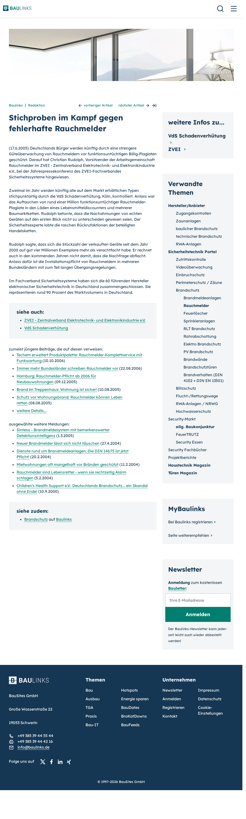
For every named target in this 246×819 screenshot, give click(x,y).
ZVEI (175, 149)
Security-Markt (182, 419)
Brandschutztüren (200, 367)
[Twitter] (44, 761)
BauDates (130, 707)
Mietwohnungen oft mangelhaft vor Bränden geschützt (67, 464)
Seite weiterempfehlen (188, 535)
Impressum (208, 690)
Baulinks (16, 105)
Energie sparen (135, 698)
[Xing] (70, 761)
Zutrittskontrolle (191, 259)
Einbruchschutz (190, 274)
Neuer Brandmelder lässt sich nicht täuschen (58, 443)
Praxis (91, 716)
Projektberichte (182, 457)
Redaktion (36, 105)
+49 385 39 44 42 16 (35, 741)
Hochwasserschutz (193, 411)
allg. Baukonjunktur (195, 426)
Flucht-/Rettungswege (197, 396)
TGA (89, 707)
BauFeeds (130, 724)
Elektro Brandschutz (202, 344)
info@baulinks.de (33, 747)
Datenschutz (209, 698)
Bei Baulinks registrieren (190, 521)
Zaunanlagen (188, 221)
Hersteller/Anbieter (186, 205)
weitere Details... (32, 410)
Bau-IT (92, 724)
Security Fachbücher (187, 449)
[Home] (44, 683)
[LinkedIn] (61, 761)
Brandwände (195, 359)
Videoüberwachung (194, 267)
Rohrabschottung (200, 336)
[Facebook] (53, 761)
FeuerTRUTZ (187, 434)
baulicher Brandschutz (197, 228)
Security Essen (189, 442)
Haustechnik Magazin (189, 465)
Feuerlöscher (196, 313)
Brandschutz (36, 519)
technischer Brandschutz (199, 236)
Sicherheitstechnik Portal (192, 251)
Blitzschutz (186, 388)
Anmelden (171, 698)
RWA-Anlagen (188, 244)
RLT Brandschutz (199, 328)
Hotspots (129, 690)
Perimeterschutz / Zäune (199, 282)
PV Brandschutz (198, 351)
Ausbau (93, 698)
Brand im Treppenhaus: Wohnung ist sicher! (57, 389)
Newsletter (172, 690)
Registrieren (173, 707)
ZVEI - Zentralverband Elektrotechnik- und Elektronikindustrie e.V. (85, 320)
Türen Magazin (182, 472)
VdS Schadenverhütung (46, 327)
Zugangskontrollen (193, 213)
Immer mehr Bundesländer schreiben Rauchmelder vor (67, 368)
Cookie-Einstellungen (210, 710)
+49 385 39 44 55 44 (35, 735)
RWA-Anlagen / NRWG (197, 403)
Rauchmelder (196, 305)
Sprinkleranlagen (199, 321)
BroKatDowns (134, 716)
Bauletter (177, 588)
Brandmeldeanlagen (202, 297)
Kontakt (169, 716)
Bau (89, 690)
